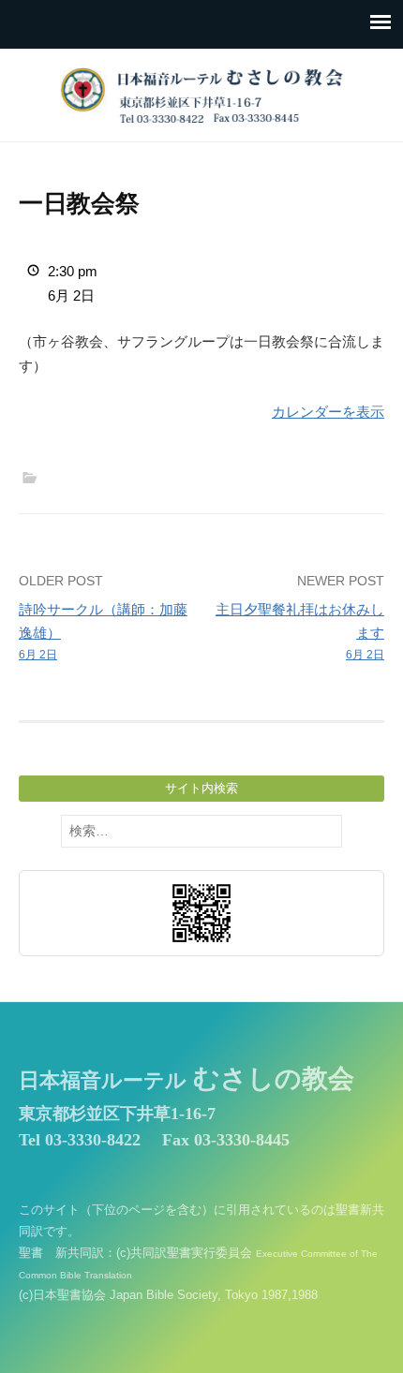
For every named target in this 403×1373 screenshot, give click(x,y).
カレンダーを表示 (328, 412)
